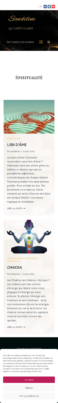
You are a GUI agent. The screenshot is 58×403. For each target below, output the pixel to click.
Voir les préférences (29, 396)
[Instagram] (49, 6)
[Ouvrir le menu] (41, 42)
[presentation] (29, 117)
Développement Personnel (22, 258)
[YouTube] (53, 6)
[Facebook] (45, 6)
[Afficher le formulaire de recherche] (48, 42)
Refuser (29, 387)
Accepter (29, 379)
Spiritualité (13, 138)
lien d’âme (16, 144)
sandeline (15, 151)
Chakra (14, 267)
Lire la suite (16, 208)
